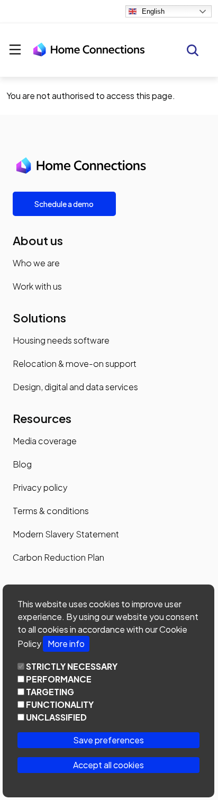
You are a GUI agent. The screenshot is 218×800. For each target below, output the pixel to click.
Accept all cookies (108, 764)
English (153, 11)
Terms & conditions (51, 510)
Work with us (37, 286)
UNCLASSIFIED (56, 717)
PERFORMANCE (59, 679)
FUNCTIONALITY (60, 704)
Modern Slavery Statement (66, 534)
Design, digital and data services (75, 386)
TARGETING (50, 691)
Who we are (36, 262)
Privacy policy (40, 487)
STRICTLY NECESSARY (71, 666)
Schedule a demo (64, 204)
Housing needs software (61, 340)
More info (66, 643)
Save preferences (108, 739)
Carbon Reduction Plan (58, 557)
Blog (22, 464)
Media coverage (45, 440)
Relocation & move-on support (75, 363)
